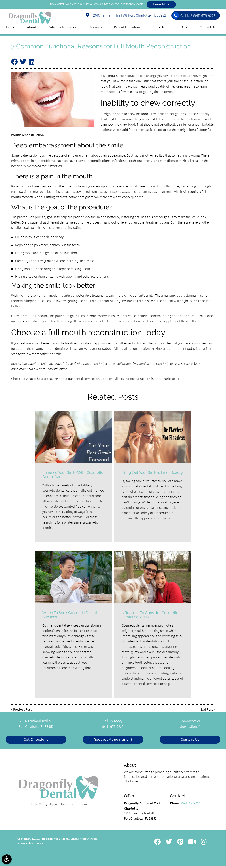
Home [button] (10, 27)
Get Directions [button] (36, 740)
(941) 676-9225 (183, 363)
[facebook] (157, 843)
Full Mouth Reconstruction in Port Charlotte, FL (146, 378)
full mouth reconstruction (121, 75)
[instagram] (204, 843)
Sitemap (39, 843)
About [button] (31, 27)
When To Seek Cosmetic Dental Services (69, 614)
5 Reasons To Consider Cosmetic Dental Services (150, 614)
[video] (192, 843)
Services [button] (95, 27)
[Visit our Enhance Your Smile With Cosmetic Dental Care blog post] (73, 437)
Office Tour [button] (160, 27)
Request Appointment (113, 740)
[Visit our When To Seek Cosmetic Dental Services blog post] (73, 577)
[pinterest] (180, 843)
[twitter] (169, 843)
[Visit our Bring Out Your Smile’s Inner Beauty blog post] (152, 437)
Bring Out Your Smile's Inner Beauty (152, 472)
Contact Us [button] (207, 27)
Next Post (206, 709)
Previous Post (22, 709)
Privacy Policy (25, 843)
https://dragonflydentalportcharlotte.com (83, 363)
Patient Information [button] (62, 27)
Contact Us (190, 740)
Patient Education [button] (127, 27)
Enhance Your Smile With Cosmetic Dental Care (72, 474)
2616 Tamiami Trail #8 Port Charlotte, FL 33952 (128, 15)
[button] (7, 859)
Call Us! (197, 16)
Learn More (161, 4)
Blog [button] (184, 27)
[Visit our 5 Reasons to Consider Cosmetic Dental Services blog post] (152, 577)
